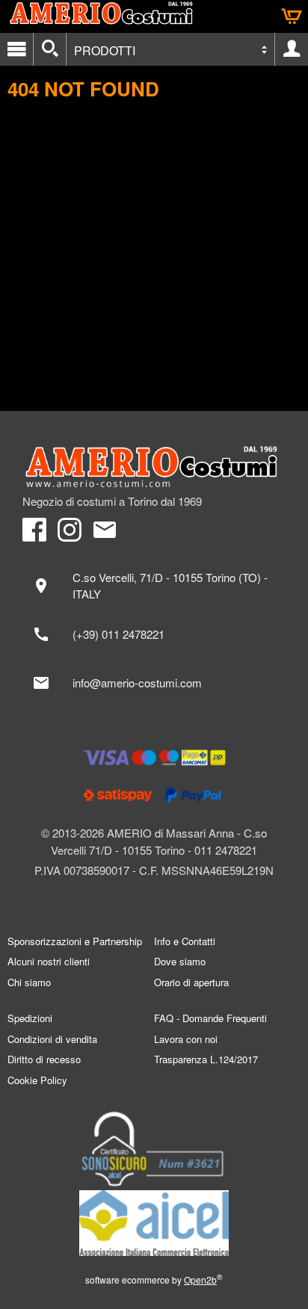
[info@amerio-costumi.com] (154, 683)
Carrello (291, 16)
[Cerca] (50, 49)
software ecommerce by (154, 1279)
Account (291, 49)
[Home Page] (154, 467)
